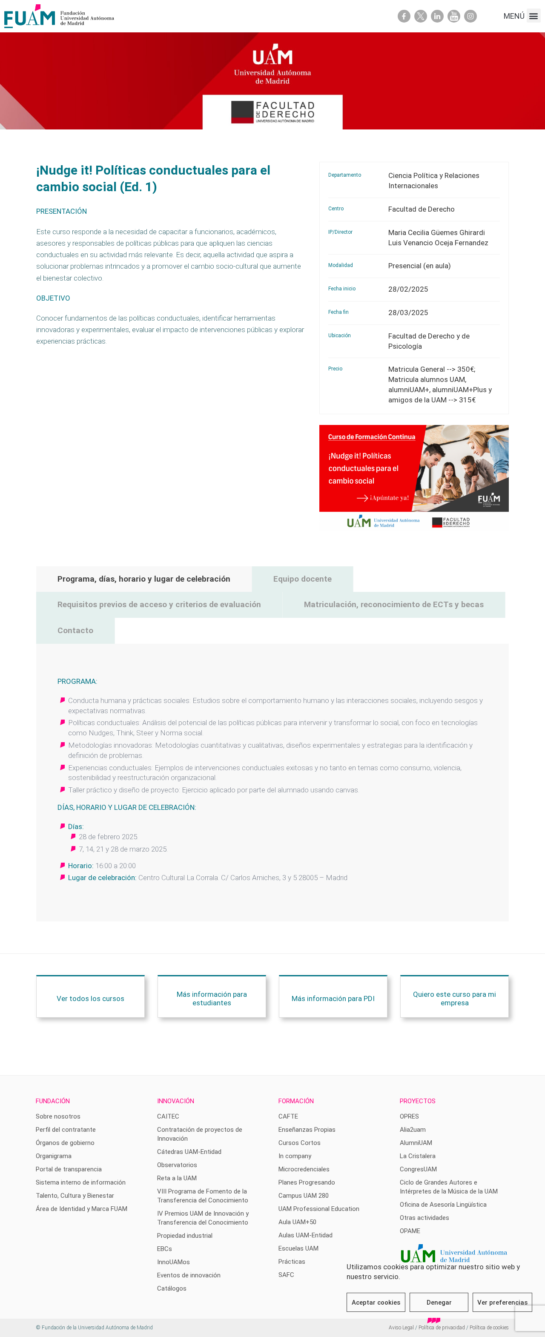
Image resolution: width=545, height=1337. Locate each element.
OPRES (409, 1116)
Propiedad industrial (184, 1235)
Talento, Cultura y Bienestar (75, 1195)
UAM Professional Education (318, 1209)
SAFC (286, 1275)
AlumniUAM (416, 1143)
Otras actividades (424, 1218)
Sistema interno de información (81, 1182)
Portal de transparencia (69, 1169)
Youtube (453, 16)
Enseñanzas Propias (307, 1129)
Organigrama (54, 1156)
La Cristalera (418, 1156)
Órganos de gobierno (65, 1143)
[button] (534, 16)
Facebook (404, 16)
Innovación (175, 1101)
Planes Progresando (306, 1182)
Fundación (53, 1101)
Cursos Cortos (299, 1143)
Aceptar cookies (376, 1302)
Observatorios (177, 1165)
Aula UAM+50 (297, 1222)
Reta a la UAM (177, 1178)
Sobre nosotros (58, 1116)
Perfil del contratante (66, 1129)
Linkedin (437, 16)
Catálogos (171, 1288)
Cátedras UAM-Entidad (189, 1152)
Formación (296, 1101)
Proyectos (418, 1101)
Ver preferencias (502, 1302)
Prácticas (291, 1261)
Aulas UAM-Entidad (305, 1235)
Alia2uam (413, 1129)
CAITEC (168, 1116)
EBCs (164, 1249)
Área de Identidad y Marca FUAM (81, 1209)
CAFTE (288, 1116)
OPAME (410, 1231)
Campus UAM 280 (303, 1195)
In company (294, 1156)
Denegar (439, 1302)
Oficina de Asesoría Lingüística (443, 1204)
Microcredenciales (304, 1169)
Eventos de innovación (189, 1275)
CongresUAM (418, 1169)
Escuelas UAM (298, 1248)
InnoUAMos (173, 1262)
